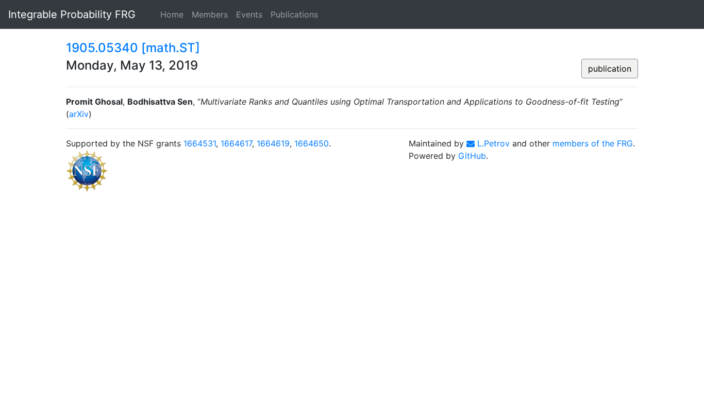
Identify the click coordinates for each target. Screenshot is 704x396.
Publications (294, 14)
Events (249, 14)
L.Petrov (492, 143)
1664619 (273, 143)
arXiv (79, 114)
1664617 (236, 143)
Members (210, 14)
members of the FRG (592, 143)
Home (171, 14)
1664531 (199, 143)
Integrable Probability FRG (72, 14)
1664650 (311, 143)
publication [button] (609, 68)
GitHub (472, 156)
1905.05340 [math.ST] (133, 47)
